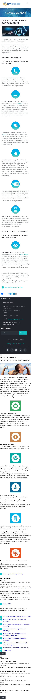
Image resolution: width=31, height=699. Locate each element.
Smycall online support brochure (14, 287)
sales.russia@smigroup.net (15, 319)
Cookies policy (7, 650)
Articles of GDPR (7, 604)
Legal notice (21, 344)
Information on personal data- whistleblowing (15, 647)
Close (2, 653)
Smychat (4, 134)
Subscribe (23, 333)
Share (5, 294)
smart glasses (24, 254)
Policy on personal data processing (12, 574)
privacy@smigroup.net (25, 588)
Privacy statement (12, 344)
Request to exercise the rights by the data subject (17, 616)
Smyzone (19, 103)
